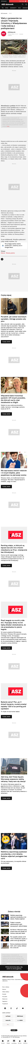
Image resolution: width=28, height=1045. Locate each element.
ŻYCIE (6, 8)
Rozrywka (4, 996)
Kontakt (4, 994)
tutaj (8, 126)
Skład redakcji (5, 991)
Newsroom (4, 999)
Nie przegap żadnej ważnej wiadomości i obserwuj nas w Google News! (13, 245)
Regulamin (4, 1001)
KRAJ (19, 8)
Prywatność (5, 1003)
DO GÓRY (13, 1030)
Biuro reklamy (5, 987)
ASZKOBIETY (13, 8)
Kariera (4, 989)
